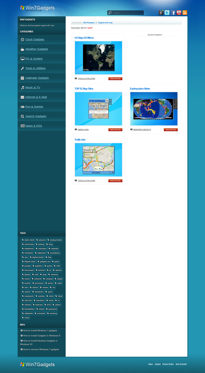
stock (26, 318)
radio (59, 283)
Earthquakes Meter (140, 88)
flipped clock (29, 261)
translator (40, 300)
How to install (181, 364)
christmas (28, 253)
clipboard (41, 253)
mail (36, 274)
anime (41, 309)
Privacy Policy (168, 364)
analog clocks (55, 240)
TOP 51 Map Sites (83, 88)
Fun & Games (34, 106)
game (56, 261)
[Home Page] (38, 8)
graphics (38, 266)
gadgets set (45, 261)
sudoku (41, 296)
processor (38, 283)
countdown (54, 253)
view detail (115, 79)
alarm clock (29, 240)
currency (53, 313)
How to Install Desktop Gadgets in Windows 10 (38, 342)
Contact (158, 364)
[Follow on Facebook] (173, 12)
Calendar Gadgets (37, 77)
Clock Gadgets (34, 39)
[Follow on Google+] (161, 12)
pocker (27, 283)
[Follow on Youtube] (178, 12)
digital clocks (38, 257)
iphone (58, 270)
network (37, 279)
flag (49, 257)
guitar (49, 266)
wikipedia (28, 313)
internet (41, 270)
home (150, 364)
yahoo (58, 305)
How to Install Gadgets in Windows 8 (41, 335)
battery (41, 244)
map (44, 274)
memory (54, 274)
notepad (49, 279)
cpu (26, 257)
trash (50, 300)
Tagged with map (105, 23)
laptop (27, 274)
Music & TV (32, 87)
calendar (54, 249)
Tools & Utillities (35, 68)
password (52, 309)
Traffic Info (79, 139)
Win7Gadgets (89, 23)
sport (49, 292)
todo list (28, 300)
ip (50, 270)
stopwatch (28, 296)
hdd (58, 266)
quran (50, 283)
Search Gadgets (35, 116)
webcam (38, 305)
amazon (41, 240)
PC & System (34, 58)
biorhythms (29, 309)
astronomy (29, 244)
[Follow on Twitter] (167, 12)
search (27, 292)
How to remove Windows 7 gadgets (41, 349)
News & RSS (33, 125)
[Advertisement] (43, 180)
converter (41, 313)
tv (58, 300)
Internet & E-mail (36, 97)
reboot (35, 287)
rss (53, 287)
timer (59, 296)
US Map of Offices (84, 37)
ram (26, 287)
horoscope (29, 270)
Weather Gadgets (36, 49)
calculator (42, 249)
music (27, 279)
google (27, 266)
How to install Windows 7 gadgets (40, 330)
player (59, 279)
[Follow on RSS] (184, 12)
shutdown (38, 292)
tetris (51, 296)
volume (27, 305)
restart (45, 287)
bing (50, 244)
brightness (29, 249)
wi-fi (48, 305)
